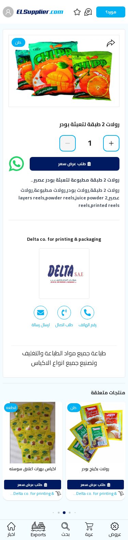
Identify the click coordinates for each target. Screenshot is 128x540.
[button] (74, 512)
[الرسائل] (88, 11)
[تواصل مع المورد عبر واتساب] (16, 164)
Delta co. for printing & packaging (64, 239)
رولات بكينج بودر (95, 469)
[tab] (88, 317)
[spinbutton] (89, 143)
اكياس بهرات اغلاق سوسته (32, 469)
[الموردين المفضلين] (77, 11)
